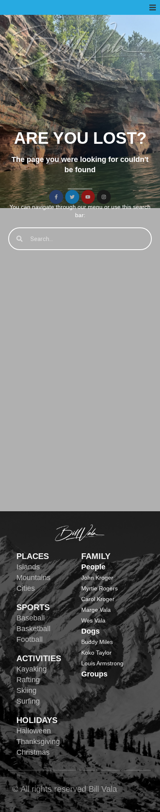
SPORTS (33, 607)
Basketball (33, 629)
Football (29, 639)
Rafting (28, 680)
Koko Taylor (96, 652)
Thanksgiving (38, 741)
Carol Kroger (97, 599)
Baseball (30, 618)
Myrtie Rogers (99, 588)
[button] (152, 7)
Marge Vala (96, 609)
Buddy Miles (97, 642)
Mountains (33, 577)
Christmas (33, 752)
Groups (94, 674)
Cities (25, 588)
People (93, 567)
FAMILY (95, 556)
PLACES (32, 556)
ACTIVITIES (38, 658)
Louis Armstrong (102, 663)
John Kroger (97, 577)
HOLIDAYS (36, 720)
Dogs (90, 631)
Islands (28, 567)
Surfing (28, 701)
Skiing (26, 690)
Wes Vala (93, 620)
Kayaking (31, 669)
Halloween (33, 731)
